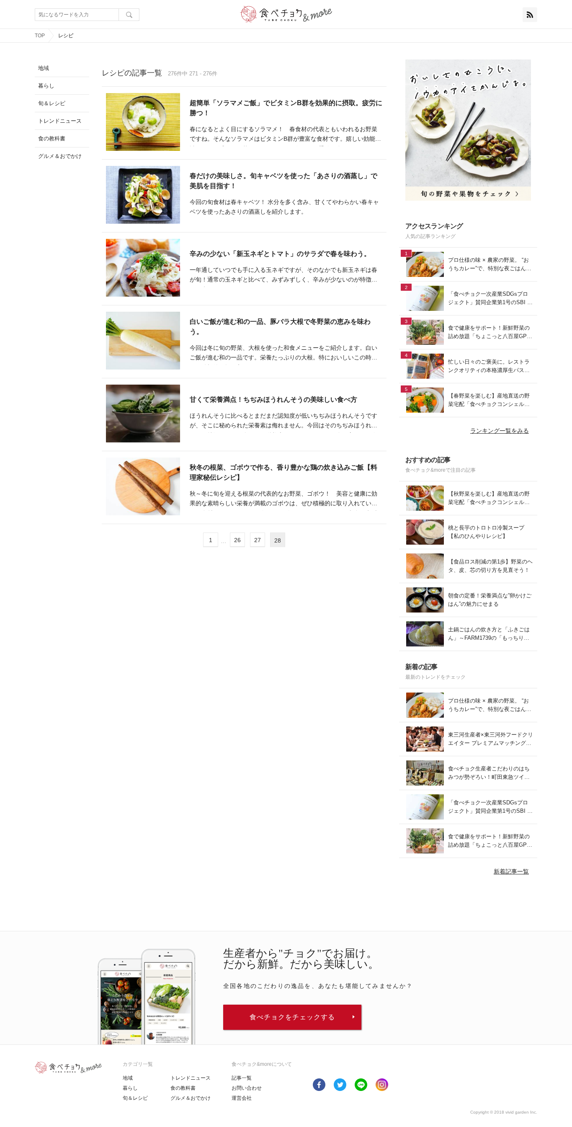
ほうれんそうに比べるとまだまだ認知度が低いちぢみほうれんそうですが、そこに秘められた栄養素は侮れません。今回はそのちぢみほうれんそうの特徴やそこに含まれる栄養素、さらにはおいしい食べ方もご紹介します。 (283, 421)
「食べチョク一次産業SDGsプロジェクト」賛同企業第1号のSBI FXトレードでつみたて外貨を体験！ (489, 298)
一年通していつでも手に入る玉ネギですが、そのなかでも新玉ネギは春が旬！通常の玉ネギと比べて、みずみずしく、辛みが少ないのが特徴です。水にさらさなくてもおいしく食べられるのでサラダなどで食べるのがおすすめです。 (283, 275)
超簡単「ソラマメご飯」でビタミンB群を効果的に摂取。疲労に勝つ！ (286, 107)
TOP (40, 36)
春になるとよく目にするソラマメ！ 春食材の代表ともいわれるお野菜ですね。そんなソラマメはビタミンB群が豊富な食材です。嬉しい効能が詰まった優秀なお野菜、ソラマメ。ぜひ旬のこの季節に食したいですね (285, 135)
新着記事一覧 (511, 871)
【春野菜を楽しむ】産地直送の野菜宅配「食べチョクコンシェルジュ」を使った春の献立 (489, 400)
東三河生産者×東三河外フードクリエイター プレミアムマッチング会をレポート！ (490, 739)
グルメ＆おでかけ (190, 1098)
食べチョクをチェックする (292, 1017)
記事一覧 (242, 1078)
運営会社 (242, 1098)
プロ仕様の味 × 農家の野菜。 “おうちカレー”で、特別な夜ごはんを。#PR (488, 264)
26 (237, 540)
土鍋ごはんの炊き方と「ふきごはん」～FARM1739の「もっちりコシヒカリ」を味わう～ (489, 634)
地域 (128, 1078)
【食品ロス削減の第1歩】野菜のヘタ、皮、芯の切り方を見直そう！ (490, 565)
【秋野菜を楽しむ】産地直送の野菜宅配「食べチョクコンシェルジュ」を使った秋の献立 (489, 498)
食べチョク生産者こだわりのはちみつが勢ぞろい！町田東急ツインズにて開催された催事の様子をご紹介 (489, 773)
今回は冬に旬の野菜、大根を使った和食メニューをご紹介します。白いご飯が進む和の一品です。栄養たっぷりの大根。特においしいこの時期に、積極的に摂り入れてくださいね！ (283, 353)
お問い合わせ (247, 1088)
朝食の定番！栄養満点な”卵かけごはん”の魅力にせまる (489, 599)
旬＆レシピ (135, 1098)
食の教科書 (183, 1088)
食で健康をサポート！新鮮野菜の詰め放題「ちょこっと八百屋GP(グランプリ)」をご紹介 (489, 332)
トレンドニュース (190, 1078)
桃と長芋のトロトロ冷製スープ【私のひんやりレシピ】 (486, 532)
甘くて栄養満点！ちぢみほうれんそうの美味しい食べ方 (273, 399)
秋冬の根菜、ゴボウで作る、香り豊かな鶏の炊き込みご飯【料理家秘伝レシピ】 (283, 472)
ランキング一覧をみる (499, 431)
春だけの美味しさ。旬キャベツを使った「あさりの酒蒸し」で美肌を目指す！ (283, 180)
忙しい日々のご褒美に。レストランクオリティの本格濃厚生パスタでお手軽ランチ (489, 366)
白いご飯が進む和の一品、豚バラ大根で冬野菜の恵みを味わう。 (280, 326)
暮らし (130, 1088)
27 (257, 540)
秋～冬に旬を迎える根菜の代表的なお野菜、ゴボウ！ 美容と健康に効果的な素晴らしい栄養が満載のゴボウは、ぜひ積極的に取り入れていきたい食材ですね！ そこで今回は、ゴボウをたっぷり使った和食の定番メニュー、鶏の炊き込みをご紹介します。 (283, 499)
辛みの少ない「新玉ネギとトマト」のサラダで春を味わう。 (280, 253)
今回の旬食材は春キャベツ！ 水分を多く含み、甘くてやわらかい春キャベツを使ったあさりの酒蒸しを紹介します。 (284, 207)
